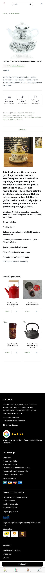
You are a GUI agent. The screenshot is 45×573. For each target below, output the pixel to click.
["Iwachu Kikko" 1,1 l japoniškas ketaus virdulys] (32, 330)
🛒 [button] (16, 311)
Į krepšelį (23, 564)
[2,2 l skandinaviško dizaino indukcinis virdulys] (12, 289)
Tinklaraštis (7, 458)
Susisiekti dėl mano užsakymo (14, 421)
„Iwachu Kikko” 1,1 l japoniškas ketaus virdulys (32, 345)
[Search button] (30, 4)
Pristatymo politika (10, 461)
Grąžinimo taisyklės (10, 507)
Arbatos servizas (19, 115)
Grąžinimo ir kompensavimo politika (16, 468)
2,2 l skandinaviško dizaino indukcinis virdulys (12, 304)
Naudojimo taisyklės (10, 504)
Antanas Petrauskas (18, 66)
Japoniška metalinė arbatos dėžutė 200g (12, 344)
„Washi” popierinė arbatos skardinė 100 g (32, 303)
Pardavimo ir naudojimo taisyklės (15, 471)
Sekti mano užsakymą (11, 417)
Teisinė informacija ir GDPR (13, 474)
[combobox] (20, 4)
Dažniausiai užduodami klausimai (15, 497)
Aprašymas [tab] (22, 129)
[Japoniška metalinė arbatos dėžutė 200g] (12, 330)
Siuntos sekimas (9, 501)
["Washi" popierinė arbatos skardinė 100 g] (32, 289)
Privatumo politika (10, 464)
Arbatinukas (19, 113)
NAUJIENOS (18, 117)
